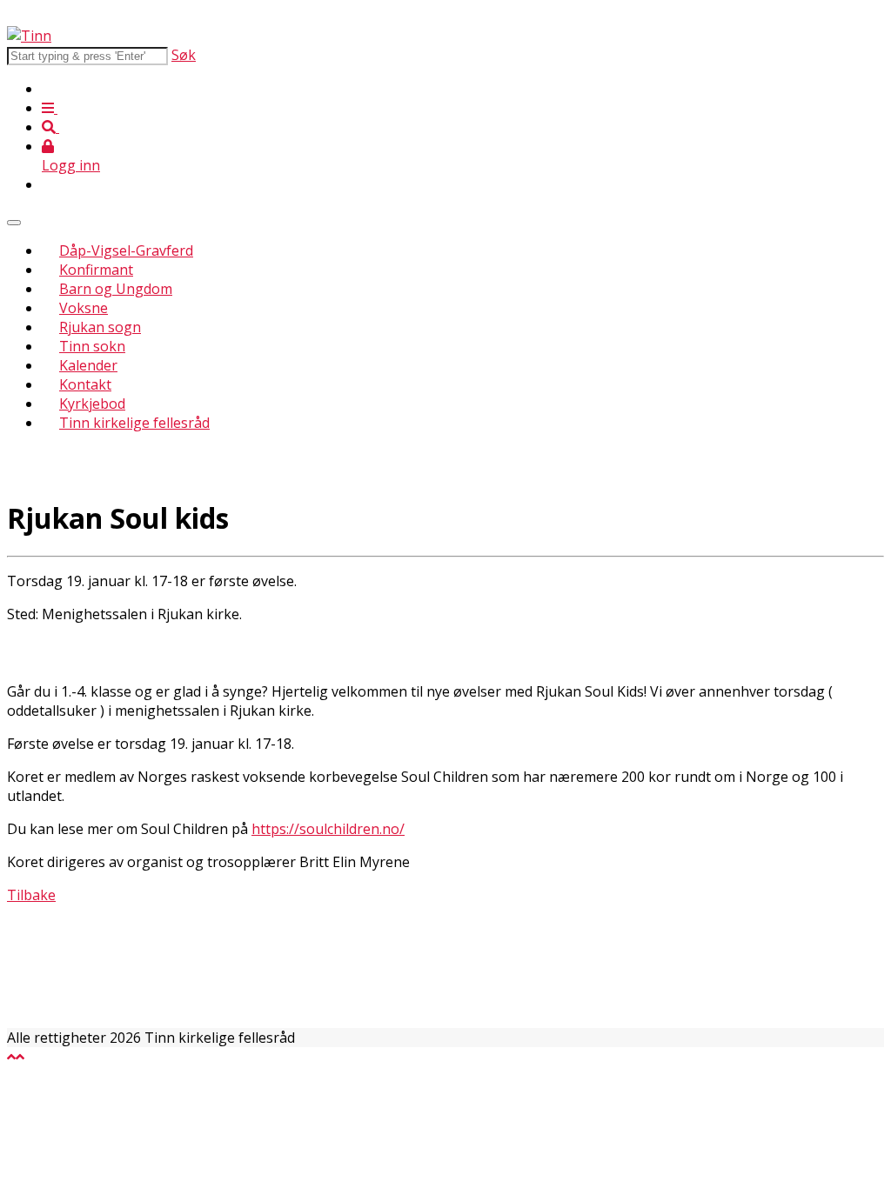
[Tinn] (29, 35)
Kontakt (85, 384)
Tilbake (31, 894)
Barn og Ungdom (115, 288)
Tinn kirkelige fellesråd (134, 422)
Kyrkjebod (92, 403)
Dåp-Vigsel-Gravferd (126, 250)
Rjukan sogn (100, 327)
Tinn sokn (92, 346)
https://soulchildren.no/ (328, 828)
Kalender (88, 365)
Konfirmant (96, 269)
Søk (183, 54)
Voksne (83, 307)
